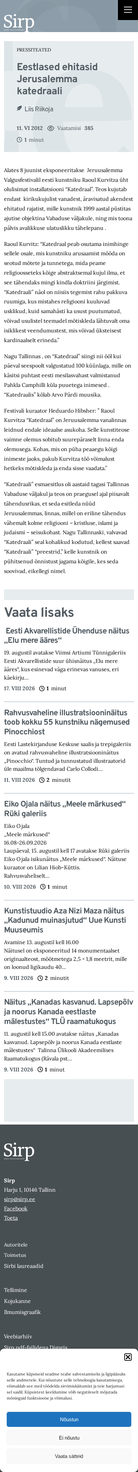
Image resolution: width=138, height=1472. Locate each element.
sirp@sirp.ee (19, 1199)
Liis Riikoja (38, 109)
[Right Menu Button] (128, 10)
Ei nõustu (69, 1438)
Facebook (15, 1208)
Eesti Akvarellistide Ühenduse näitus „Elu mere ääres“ (66, 636)
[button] (128, 1357)
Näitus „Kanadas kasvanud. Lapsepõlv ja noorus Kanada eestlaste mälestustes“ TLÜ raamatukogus (68, 1012)
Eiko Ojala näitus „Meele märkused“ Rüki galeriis (65, 809)
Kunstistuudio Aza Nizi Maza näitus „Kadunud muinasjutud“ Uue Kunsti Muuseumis (65, 921)
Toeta (11, 1217)
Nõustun (69, 1419)
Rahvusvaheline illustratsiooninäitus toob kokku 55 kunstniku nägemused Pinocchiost (67, 723)
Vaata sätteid (69, 1456)
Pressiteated (34, 50)
